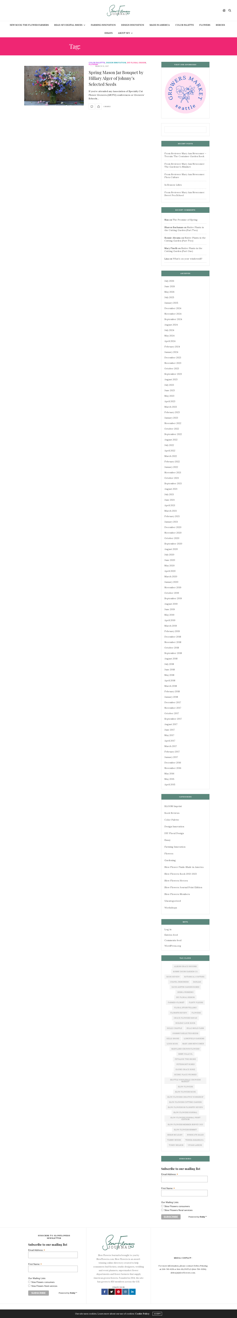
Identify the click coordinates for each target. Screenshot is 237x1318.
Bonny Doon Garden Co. (185, 971)
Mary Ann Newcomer (193, 1044)
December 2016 (172, 762)
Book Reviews (171, 813)
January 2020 (171, 582)
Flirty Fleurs (196, 1002)
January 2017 (171, 757)
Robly (202, 1217)
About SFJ (124, 33)
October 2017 (171, 713)
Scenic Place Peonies (185, 1074)
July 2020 (169, 554)
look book (172, 1044)
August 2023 (171, 379)
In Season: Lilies (173, 184)
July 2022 (169, 445)
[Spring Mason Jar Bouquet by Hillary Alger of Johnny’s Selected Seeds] (54, 85)
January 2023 (171, 417)
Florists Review (178, 1013)
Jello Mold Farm (195, 1028)
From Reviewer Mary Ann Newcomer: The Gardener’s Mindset (184, 165)
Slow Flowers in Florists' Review (185, 1107)
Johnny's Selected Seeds (185, 1033)
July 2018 (169, 664)
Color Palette (184, 25)
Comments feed (172, 940)
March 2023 (170, 406)
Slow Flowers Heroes (176, 880)
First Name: (168, 1188)
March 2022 (170, 456)
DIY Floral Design (136, 63)
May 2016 (169, 773)
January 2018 (171, 696)
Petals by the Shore (185, 1059)
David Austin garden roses (185, 987)
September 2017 (173, 718)
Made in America (159, 25)
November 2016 (172, 768)
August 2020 (171, 549)
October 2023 (171, 368)
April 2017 (169, 740)
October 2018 (171, 647)
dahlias (197, 982)
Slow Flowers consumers (177, 1206)
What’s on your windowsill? (187, 258)
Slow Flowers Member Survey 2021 (185, 1124)
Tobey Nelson (176, 1145)
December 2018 (172, 636)
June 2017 (169, 729)
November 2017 (172, 707)
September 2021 (173, 483)
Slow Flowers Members (177, 894)
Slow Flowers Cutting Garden (185, 1102)
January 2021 (171, 521)
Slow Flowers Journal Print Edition (183, 887)
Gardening (170, 860)
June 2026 (169, 286)
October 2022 (171, 428)
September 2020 (173, 543)
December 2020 (172, 527)
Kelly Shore (173, 1038)
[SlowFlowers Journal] (118, 10)
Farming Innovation (103, 25)
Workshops (170, 907)
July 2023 (169, 384)
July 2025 (169, 297)
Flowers (204, 25)
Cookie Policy (142, 1313)
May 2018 (169, 675)
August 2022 (171, 439)
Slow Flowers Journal (185, 1112)
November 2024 (172, 313)
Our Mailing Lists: (170, 1202)
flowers (196, 1013)
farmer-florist (176, 1002)
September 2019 (173, 598)
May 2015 (169, 779)
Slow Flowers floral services (178, 1210)
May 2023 (169, 395)
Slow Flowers (185, 1087)
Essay (167, 840)
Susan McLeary (175, 1135)
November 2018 (172, 642)
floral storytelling (185, 1007)
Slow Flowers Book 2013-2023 (180, 873)
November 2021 (172, 472)
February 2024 (172, 346)
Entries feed (171, 934)
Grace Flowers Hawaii (185, 1018)
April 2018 (169, 680)
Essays (108, 33)
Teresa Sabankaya (194, 1140)
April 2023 (169, 401)
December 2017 (172, 702)
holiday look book (185, 1023)
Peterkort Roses (185, 1064)
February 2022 (172, 461)
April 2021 (169, 505)
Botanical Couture (194, 977)
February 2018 (172, 691)
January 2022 (171, 467)
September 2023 (173, 374)
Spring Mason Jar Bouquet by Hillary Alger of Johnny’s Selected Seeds (116, 78)
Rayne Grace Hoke (185, 1069)
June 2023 (169, 390)
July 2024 (169, 330)
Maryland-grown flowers (185, 1049)
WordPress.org (172, 945)
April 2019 (169, 620)
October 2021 (171, 478)
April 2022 (169, 450)
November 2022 (172, 423)
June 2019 (169, 609)
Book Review (173, 977)
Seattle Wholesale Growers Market (185, 1081)
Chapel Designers (179, 982)
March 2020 (170, 576)
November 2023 (172, 363)
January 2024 (171, 352)
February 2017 (172, 751)
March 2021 (170, 510)
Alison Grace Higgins (185, 966)
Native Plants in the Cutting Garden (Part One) (183, 250)
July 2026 (169, 280)
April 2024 (169, 341)
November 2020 (173, 532)
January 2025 (171, 302)
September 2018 (173, 653)
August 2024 (171, 324)
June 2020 (169, 560)
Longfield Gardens (194, 1038)
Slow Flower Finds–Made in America (183, 867)
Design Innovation (132, 25)
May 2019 (169, 614)
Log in (167, 929)
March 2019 (170, 625)
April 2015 (169, 784)
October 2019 (171, 592)
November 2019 (172, 587)
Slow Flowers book (185, 1092)
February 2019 (172, 631)
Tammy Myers (174, 1140)
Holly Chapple (174, 1028)
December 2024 (172, 308)
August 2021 (170, 488)
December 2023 (172, 357)
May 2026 (169, 291)
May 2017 (169, 735)
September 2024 (173, 319)
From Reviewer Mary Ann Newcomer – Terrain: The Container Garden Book (185, 155)
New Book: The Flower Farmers (29, 25)
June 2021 (169, 499)
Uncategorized (172, 900)
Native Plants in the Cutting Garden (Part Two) (184, 229)
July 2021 (169, 494)
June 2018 (169, 669)
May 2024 (169, 335)
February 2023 (172, 412)
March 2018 (170, 686)
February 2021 (172, 516)
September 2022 (173, 434)
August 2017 (170, 724)
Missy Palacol (185, 1054)
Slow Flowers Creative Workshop (185, 1097)
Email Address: (169, 1174)
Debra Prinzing (185, 992)
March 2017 (170, 746)
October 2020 (171, 538)
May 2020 (169, 565)
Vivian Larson (195, 1145)
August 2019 (171, 603)
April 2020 (170, 571)
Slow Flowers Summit (185, 1130)
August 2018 (171, 658)
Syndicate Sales (195, 1135)
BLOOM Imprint (173, 806)
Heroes (220, 25)
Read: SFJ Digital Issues (68, 25)
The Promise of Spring (185, 219)
